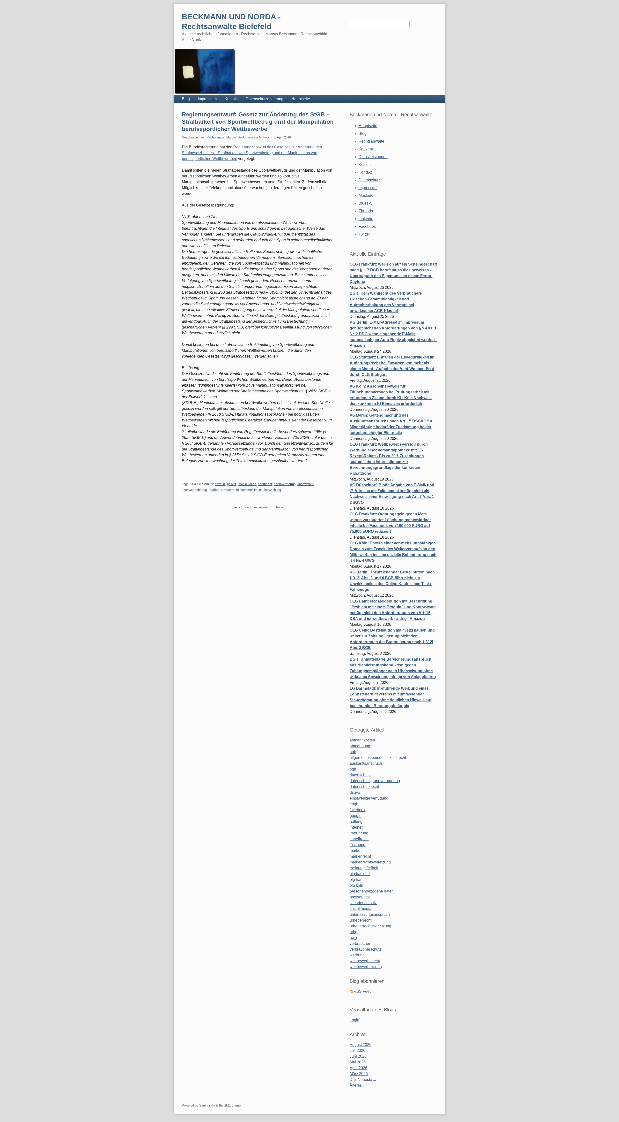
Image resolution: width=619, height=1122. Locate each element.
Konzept (366, 149)
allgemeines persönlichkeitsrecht (378, 758)
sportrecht (265, 484)
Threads (366, 211)
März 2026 (359, 1074)
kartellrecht (359, 839)
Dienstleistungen (373, 157)
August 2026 (360, 1045)
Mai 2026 (358, 1062)
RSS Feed (363, 991)
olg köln (356, 885)
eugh (354, 804)
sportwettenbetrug (194, 490)
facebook (357, 810)
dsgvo (355, 792)
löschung (357, 845)
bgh (353, 769)
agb (353, 752)
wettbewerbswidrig (366, 967)
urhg (353, 932)
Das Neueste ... (363, 1079)
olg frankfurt (360, 874)
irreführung (359, 833)
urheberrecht (360, 920)
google (355, 816)
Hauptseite (300, 99)
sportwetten (305, 484)
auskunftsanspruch (366, 763)
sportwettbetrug (284, 484)
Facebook (367, 226)
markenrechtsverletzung (370, 862)
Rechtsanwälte (371, 141)
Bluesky (365, 203)
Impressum (207, 99)
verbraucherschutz (365, 949)
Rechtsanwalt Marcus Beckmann (229, 137)
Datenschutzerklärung (264, 99)
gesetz (231, 484)
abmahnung (360, 746)
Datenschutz (369, 180)
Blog (186, 99)
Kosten (365, 164)
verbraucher (360, 943)
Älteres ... (358, 1085)
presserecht (360, 897)
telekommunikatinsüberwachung (258, 490)
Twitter (364, 234)
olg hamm (358, 880)
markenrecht (360, 856)
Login (354, 1020)
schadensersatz (363, 903)
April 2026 (358, 1068)
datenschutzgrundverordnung (375, 781)
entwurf (220, 484)
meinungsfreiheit (364, 868)
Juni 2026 (358, 1056)
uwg (353, 938)
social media (360, 909)
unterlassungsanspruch (370, 914)
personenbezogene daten (372, 891)
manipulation (247, 484)
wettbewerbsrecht (365, 961)
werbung (357, 955)
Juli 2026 (357, 1050)
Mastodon (367, 195)
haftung (356, 821)
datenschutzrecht (364, 787)
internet (356, 827)
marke (355, 850)
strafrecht (227, 490)
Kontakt (231, 99)
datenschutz (360, 775)
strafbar (214, 490)
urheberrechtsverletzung (370, 926)
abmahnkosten (362, 740)
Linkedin (366, 219)
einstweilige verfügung (369, 798)
